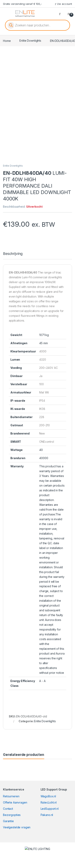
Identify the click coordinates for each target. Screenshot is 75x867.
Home (7, 40)
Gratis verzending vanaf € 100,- (22, 3)
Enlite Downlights (30, 40)
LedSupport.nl (50, 808)
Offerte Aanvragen (15, 802)
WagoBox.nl (48, 796)
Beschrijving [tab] (13, 254)
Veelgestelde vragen (16, 827)
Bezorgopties (12, 815)
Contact (8, 808)
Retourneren (11, 796)
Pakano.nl (47, 815)
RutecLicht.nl (49, 802)
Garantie (8, 821)
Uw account (64, 3)
